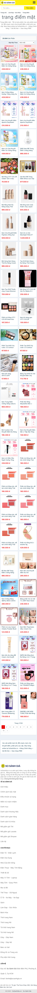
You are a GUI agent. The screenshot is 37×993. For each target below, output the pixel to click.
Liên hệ (3, 841)
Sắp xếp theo (13, 42)
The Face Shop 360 (23, 985)
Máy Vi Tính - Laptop (9, 878)
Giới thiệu (4, 787)
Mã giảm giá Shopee (8, 836)
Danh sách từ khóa (8, 822)
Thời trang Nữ (6, 922)
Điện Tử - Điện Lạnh (8, 853)
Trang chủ (3, 12)
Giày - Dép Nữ (6, 942)
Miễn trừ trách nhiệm (9, 802)
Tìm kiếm (29, 8)
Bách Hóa (4, 912)
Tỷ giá (14, 985)
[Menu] (34, 2)
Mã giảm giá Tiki (7, 826)
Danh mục (4, 807)
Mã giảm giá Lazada (8, 831)
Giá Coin (9, 987)
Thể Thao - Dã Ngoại (9, 893)
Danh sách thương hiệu (9, 812)
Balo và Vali (5, 947)
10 (3, 730)
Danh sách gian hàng (9, 817)
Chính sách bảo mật (8, 792)
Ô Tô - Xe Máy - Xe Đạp (10, 898)
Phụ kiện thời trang (8, 957)
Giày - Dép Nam (7, 937)
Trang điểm (26, 12)
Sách (2, 902)
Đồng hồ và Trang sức (9, 952)
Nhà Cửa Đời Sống (8, 863)
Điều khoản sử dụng (8, 797)
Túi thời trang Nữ (7, 932)
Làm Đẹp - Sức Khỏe (14, 12)
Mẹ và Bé (4, 888)
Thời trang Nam (7, 917)
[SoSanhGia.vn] (11, 3)
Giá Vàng (34, 985)
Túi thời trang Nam (8, 927)
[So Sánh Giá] (11, 765)
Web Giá (3, 987)
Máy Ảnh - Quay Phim (9, 883)
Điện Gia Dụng (6, 858)
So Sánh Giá (27, 991)
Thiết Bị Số (5, 873)
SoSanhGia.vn (17, 991)
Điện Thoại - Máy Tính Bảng (11, 868)
